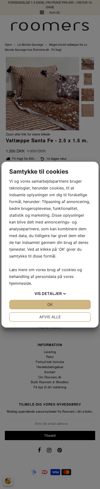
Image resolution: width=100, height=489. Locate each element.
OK (50, 304)
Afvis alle (50, 316)
